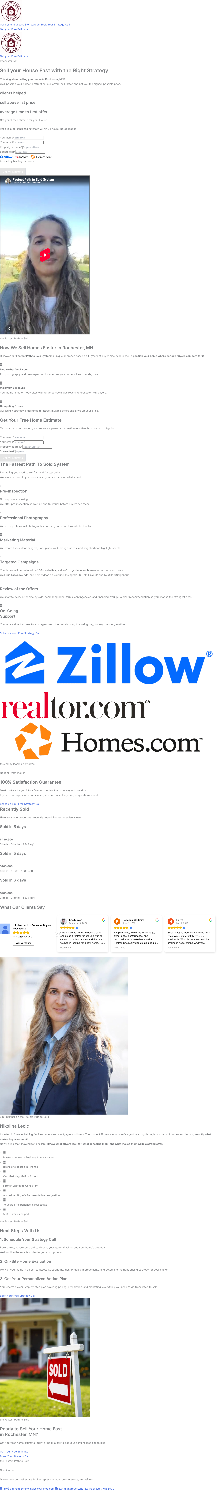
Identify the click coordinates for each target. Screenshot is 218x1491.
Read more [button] (65, 947)
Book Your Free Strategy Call (17, 1295)
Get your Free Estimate (14, 29)
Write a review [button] (23, 943)
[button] (57, 934)
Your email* (7, 142)
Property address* (11, 147)
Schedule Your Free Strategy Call (20, 633)
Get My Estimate (13, 171)
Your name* (7, 137)
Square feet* (7, 151)
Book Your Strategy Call (14, 1456)
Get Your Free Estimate (14, 1451)
